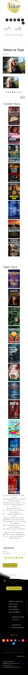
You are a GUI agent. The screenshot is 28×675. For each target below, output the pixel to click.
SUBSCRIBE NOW (14, 588)
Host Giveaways (14, 609)
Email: (8, 578)
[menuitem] (19, 28)
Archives (5, 551)
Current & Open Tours (16, 601)
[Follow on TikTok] (23, 23)
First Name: (8, 575)
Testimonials (16, 620)
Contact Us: (21, 656)
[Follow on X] (22, 20)
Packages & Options (18, 617)
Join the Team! (13, 604)
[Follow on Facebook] (18, 20)
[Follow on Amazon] (7, 20)
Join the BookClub (14, 612)
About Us (14, 635)
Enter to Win (10, 565)
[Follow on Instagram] (11, 20)
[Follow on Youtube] (15, 20)
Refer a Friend (13, 607)
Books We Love (16, 625)
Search (22, 97)
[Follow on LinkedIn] (13, 643)
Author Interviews (17, 627)
